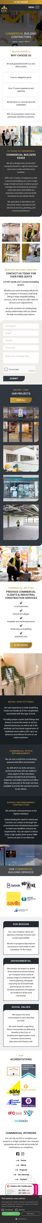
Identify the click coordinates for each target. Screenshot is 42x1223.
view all (21, 400)
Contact (23, 1179)
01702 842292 (21, 2)
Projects (23, 1169)
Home (23, 1160)
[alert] (21, 1209)
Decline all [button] (31, 1213)
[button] (21, 1219)
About (23, 1165)
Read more (19, 1206)
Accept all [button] (10, 1213)
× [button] (40, 1197)
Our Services (23, 1174)
